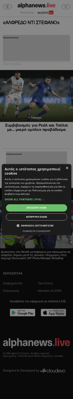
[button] (37, 199)
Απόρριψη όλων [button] (36, 216)
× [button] (67, 168)
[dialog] (36, 199)
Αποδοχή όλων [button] (36, 207)
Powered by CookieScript (37, 231)
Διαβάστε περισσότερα (17, 193)
